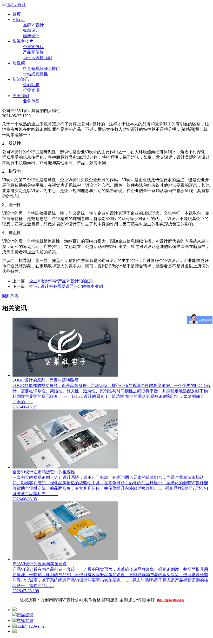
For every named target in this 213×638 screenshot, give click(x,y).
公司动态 (31, 85)
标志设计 (31, 30)
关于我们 (20, 95)
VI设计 (18, 19)
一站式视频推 (35, 74)
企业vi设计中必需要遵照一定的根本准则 (66, 286)
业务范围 (31, 101)
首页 (16, 14)
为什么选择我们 (37, 57)
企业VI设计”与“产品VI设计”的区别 (61, 281)
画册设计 (31, 36)
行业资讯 (31, 90)
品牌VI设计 (33, 25)
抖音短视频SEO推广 (41, 68)
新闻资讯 (20, 79)
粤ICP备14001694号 (170, 600)
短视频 (18, 63)
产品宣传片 (33, 52)
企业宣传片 (33, 47)
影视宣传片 (22, 41)
